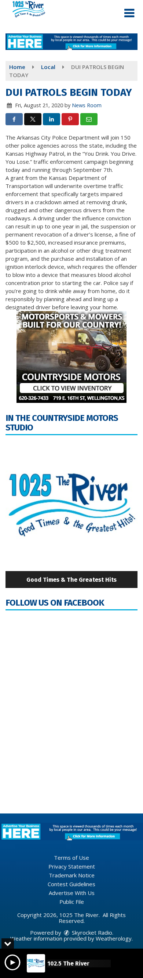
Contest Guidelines (71, 884)
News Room (87, 105)
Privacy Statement (71, 866)
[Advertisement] (72, 41)
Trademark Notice (72, 875)
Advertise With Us (72, 892)
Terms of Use (71, 857)
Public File (71, 901)
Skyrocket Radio (91, 932)
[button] (129, 13)
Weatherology (114, 938)
